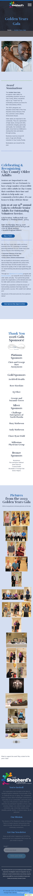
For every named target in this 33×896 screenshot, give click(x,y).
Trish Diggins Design (23, 892)
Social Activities (6, 275)
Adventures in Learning (16, 273)
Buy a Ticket (8, 236)
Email (6, 846)
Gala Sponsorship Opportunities (14, 304)
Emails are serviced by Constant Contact (16, 878)
